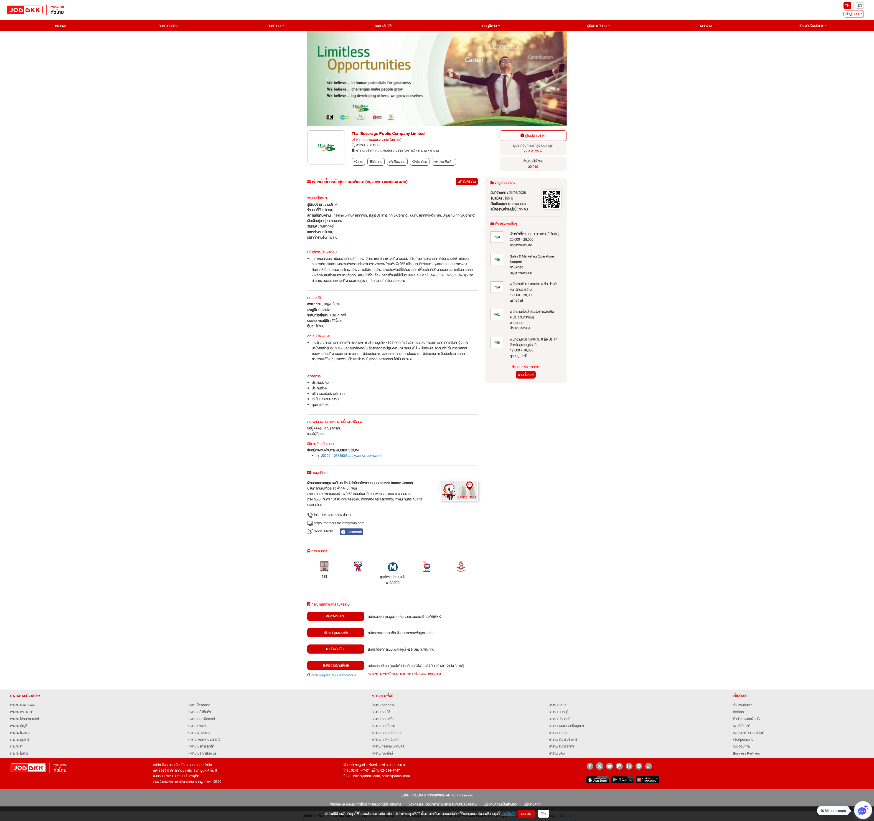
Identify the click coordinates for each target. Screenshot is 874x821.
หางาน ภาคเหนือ (383, 719)
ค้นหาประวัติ (383, 26)
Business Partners (746, 753)
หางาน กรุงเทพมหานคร (388, 746)
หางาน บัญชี (18, 726)
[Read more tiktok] (648, 766)
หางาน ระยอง (558, 732)
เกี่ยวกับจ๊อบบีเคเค (812, 26)
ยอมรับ (526, 814)
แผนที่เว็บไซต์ (741, 726)
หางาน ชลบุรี (557, 705)
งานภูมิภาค (489, 26)
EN (860, 5)
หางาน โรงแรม (20, 732)
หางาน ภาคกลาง (383, 705)
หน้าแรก (60, 26)
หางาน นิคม (557, 753)
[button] (326, 78)
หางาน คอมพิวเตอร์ (201, 719)
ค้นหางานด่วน (168, 26)
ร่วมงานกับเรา (742, 705)
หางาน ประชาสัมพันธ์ (202, 753)
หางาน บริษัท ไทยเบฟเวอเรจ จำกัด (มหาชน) (385, 150)
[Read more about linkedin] (629, 766)
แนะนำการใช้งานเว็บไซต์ (748, 732)
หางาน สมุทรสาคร (561, 746)
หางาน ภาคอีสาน (383, 726)
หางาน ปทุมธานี (559, 719)
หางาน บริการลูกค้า (201, 746)
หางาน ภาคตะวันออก (386, 732)
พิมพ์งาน (399, 161)
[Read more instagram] (619, 766)
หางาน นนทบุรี (559, 712)
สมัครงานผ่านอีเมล (336, 665)
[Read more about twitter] (599, 766)
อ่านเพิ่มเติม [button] (445, 161)
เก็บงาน (377, 161)
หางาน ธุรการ (19, 739)
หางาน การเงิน (197, 726)
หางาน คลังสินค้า (199, 712)
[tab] (444, 162)
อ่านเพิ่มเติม (508, 813)
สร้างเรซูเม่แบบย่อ (336, 633)
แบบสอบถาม (741, 746)
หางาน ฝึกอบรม (199, 732)
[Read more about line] (639, 766)
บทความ (706, 26)
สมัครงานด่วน (335, 616)
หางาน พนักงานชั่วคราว (204, 739)
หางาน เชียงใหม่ (382, 753)
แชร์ (360, 161)
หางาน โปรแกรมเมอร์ (24, 719)
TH (847, 5)
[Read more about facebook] (590, 766)
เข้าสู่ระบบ (852, 14)
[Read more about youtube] (609, 766)
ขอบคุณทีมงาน (743, 739)
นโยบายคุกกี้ (532, 804)
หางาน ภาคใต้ (381, 712)
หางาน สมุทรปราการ (563, 739)
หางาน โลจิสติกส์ (199, 705)
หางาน (360, 145)
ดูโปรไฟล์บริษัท (535, 136)
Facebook (354, 532)
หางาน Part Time (22, 705)
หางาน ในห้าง (19, 753)
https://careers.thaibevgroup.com (339, 523)
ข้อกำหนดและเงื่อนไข (746, 719)
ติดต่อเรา (739, 712)
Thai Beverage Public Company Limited (388, 133)
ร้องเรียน (421, 161)
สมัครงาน (469, 181)
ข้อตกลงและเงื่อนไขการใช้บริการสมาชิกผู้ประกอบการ (365, 804)
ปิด (543, 814)
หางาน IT (16, 746)
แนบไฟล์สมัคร (335, 649)
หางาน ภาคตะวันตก (385, 739)
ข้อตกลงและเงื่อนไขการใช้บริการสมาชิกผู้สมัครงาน (443, 804)
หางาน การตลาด (21, 712)
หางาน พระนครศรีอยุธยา (566, 726)
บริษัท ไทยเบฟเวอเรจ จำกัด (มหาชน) (376, 139)
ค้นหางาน (275, 26)
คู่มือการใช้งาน (597, 26)
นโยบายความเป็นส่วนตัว (500, 804)
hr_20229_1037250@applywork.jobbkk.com (349, 455)
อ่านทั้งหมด (526, 375)
